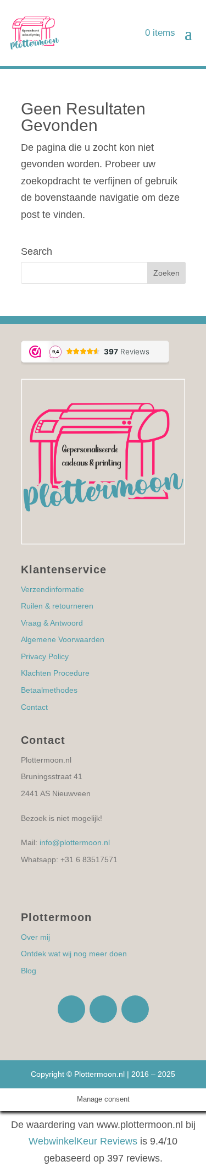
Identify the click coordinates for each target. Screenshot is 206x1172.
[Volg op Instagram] (103, 1009)
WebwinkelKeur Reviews (83, 1141)
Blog (28, 970)
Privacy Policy (45, 656)
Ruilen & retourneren (57, 605)
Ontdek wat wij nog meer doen (74, 953)
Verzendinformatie (52, 589)
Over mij (35, 937)
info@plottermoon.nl (75, 842)
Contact (34, 707)
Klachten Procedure (55, 673)
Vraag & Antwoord (52, 622)
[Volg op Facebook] (71, 1009)
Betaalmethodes (49, 690)
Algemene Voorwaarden (62, 639)
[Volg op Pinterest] (135, 1009)
